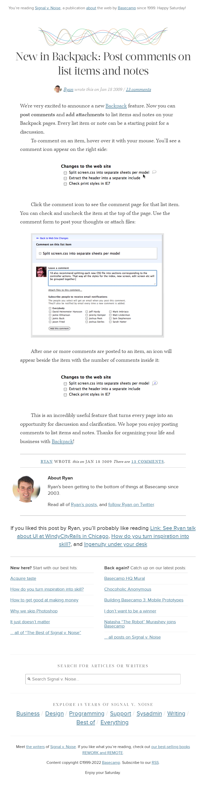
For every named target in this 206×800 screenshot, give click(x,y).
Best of (85, 722)
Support (120, 713)
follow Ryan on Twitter (131, 505)
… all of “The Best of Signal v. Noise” (45, 632)
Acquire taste (23, 578)
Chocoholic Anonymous (127, 589)
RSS (155, 762)
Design (54, 713)
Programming (87, 713)
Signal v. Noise (48, 8)
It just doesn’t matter (30, 622)
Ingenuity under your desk (115, 544)
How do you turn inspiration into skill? (47, 589)
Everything (114, 722)
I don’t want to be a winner (130, 611)
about (91, 8)
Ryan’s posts (84, 505)
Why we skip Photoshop (34, 611)
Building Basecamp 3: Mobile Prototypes (143, 600)
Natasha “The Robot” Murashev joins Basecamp (140, 624)
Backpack (116, 106)
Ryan (68, 89)
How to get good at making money (44, 600)
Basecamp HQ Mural (124, 578)
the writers (35, 747)
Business (28, 713)
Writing (176, 713)
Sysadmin (149, 713)
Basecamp (127, 8)
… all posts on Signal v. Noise (132, 637)
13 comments (138, 89)
